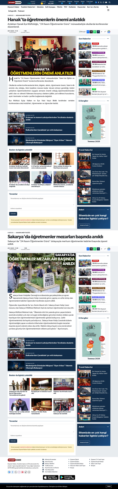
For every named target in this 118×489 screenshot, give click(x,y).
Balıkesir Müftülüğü (98, 70)
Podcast (21, 11)
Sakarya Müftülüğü (23, 232)
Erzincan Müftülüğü (98, 52)
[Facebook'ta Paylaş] (88, 31)
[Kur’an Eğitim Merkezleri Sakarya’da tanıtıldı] (63, 404)
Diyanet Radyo (74, 461)
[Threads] (29, 472)
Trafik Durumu (49, 465)
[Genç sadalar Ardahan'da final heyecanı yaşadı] (63, 159)
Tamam (109, 486)
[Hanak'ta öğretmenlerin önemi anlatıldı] (42, 56)
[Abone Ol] (108, 31)
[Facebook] (12, 472)
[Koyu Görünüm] (107, 7)
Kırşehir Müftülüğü (98, 80)
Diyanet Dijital (74, 459)
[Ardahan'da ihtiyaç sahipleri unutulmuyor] (41, 177)
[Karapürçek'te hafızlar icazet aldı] (41, 384)
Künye (72, 467)
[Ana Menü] (108, 10)
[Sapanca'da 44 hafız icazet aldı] (63, 384)
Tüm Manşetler (49, 469)
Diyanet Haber (13, 7)
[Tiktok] (25, 472)
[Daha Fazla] (98, 31)
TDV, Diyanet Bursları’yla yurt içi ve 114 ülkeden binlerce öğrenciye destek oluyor (100, 93)
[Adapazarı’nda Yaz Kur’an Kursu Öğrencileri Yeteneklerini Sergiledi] (19, 384)
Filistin (59, 7)
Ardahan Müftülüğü (23, 15)
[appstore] (51, 477)
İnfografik (12, 11)
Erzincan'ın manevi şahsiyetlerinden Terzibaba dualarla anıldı (100, 57)
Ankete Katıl (84, 225)
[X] (15, 472)
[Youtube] (22, 472)
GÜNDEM (95, 43)
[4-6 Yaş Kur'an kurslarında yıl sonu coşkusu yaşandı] (41, 159)
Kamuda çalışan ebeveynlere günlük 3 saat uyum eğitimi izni (100, 47)
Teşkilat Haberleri (28, 7)
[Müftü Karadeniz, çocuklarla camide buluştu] (63, 177)
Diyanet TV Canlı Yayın (97, 459)
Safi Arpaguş (50, 7)
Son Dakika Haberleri (51, 471)
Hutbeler (72, 7)
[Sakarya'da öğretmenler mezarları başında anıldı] (42, 273)
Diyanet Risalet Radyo (76, 463)
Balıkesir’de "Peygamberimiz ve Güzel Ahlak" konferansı (100, 75)
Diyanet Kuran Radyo (97, 461)
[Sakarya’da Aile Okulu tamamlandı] (41, 404)
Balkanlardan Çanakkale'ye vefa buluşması (99, 66)
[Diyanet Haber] (14, 2)
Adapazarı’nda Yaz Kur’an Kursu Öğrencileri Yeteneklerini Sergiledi (18, 393)
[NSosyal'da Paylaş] (82, 31)
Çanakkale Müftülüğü (99, 61)
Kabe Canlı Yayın (96, 463)
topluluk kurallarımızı (26, 220)
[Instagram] (19, 472)
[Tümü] (108, 39)
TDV (65, 7)
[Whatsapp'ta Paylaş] (94, 31)
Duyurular (82, 7)
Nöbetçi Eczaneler (50, 459)
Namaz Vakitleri (49, 463)
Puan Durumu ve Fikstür (52, 467)
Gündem (40, 7)
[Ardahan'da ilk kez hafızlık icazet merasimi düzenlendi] (19, 159)
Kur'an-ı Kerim (93, 7)
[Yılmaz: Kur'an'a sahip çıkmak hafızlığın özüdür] (19, 404)
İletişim (93, 465)
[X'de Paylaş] (91, 31)
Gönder (13, 214)
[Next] (9, 472)
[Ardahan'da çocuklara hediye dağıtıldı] (19, 177)
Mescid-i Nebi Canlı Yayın (77, 465)
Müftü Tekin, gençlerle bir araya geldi (98, 84)
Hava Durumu (49, 461)
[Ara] (109, 2)
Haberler (10, 15)
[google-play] (67, 477)
